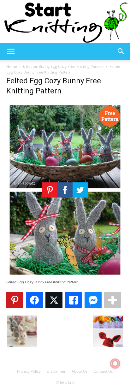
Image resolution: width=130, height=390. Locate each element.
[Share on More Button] (112, 300)
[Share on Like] (73, 300)
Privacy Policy (29, 371)
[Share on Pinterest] (14, 300)
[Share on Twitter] (53, 300)
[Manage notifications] (115, 363)
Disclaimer (56, 371)
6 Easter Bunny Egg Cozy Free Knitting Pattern (63, 66)
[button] (11, 51)
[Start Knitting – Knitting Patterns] (65, 21)
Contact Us (103, 371)
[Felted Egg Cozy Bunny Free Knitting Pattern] (65, 276)
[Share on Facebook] (34, 300)
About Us (80, 371)
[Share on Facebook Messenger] (93, 300)
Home (11, 66)
